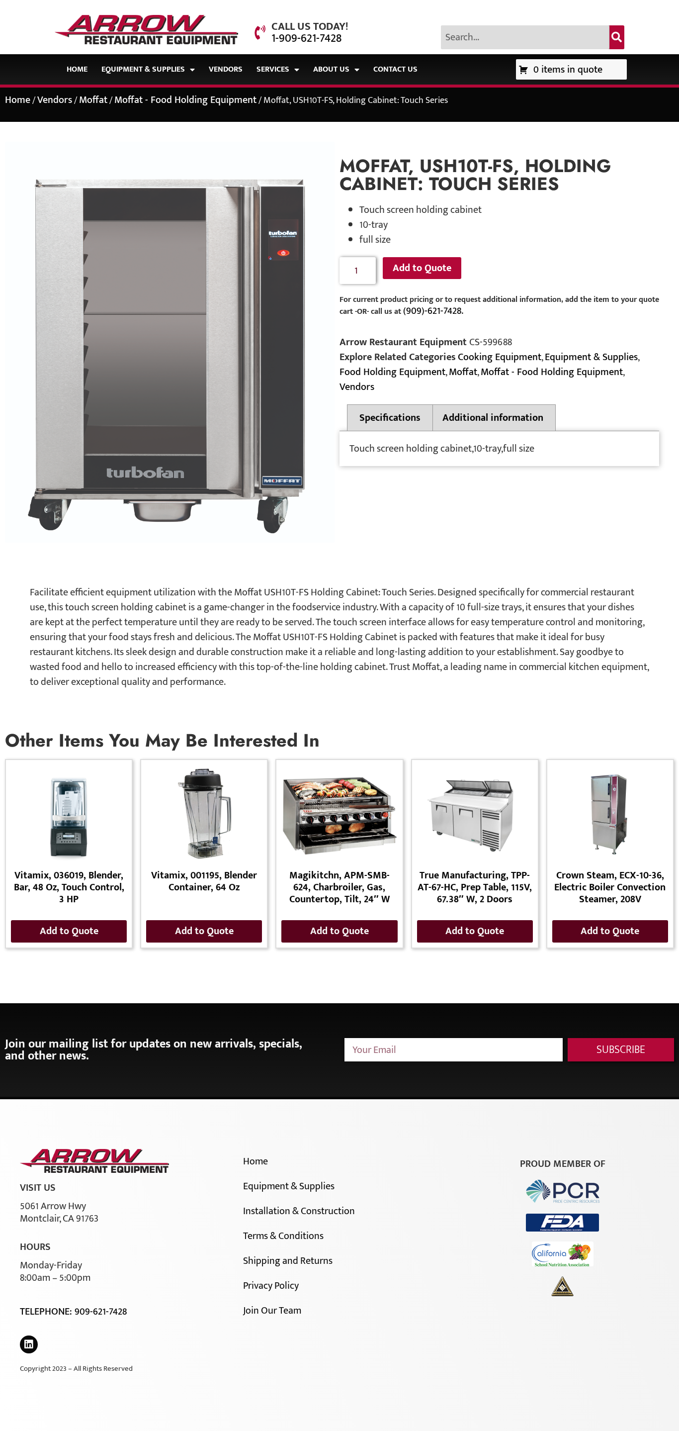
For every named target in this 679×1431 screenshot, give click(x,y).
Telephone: (47, 1311)
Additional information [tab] (492, 417)
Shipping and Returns (288, 1260)
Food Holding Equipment (392, 372)
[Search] (616, 37)
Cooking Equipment (499, 357)
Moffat (93, 100)
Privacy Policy (271, 1285)
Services (272, 69)
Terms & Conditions (283, 1236)
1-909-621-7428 (306, 38)
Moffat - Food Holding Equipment (185, 100)
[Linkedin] (29, 1344)
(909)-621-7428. (433, 310)
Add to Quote (422, 268)
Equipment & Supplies (143, 69)
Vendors (226, 69)
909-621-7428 (101, 1311)
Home (77, 69)
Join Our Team (272, 1310)
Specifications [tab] (390, 417)
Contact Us (395, 69)
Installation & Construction (299, 1211)
